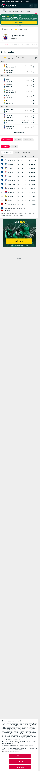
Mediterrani (11, 184)
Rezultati (15, 45)
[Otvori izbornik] (35, 6)
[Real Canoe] (6, 188)
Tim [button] (6, 156)
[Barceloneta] (6, 160)
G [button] (33, 156)
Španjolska (22, 29)
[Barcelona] (6, 172)
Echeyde (10, 200)
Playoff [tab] (18, 140)
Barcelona (11, 172)
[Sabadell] (6, 164)
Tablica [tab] (5, 146)
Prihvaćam (20, 756)
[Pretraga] (31, 6)
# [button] (1, 156)
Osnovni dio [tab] (7, 140)
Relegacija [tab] (28, 140)
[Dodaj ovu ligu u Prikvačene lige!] (26, 35)
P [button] (22, 156)
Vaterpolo (8, 29)
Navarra (10, 196)
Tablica (35, 45)
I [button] (29, 156)
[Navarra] (6, 196)
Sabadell (10, 164)
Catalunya (11, 192)
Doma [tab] (17, 152)
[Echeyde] (6, 200)
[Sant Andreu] (6, 180)
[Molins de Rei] (6, 204)
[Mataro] (6, 176)
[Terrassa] (6, 168)
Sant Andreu (12, 180)
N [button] (25, 156)
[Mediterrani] (6, 184)
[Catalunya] (6, 192)
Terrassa (10, 168)
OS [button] (19, 156)
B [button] (38, 156)
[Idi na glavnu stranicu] (11, 5)
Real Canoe (11, 188)
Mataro (10, 176)
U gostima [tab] (26, 152)
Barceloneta (12, 160)
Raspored (25, 45)
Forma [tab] (14, 146)
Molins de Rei (12, 204)
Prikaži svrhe (20, 767)
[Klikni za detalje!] (19, 66)
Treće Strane (16, 739)
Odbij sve (20, 761)
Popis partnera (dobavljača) (11, 752)
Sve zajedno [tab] (7, 152)
